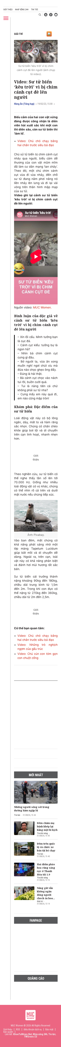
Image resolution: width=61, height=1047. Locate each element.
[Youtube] (56, 14)
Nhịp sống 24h (21, 9)
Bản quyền (8, 1031)
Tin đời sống (42, 833)
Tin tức (34, 9)
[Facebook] (51, 14)
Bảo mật (49, 1029)
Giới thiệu (8, 9)
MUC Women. (42, 307)
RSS (18, 1029)
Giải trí (18, 33)
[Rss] (45, 14)
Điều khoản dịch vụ (33, 1029)
